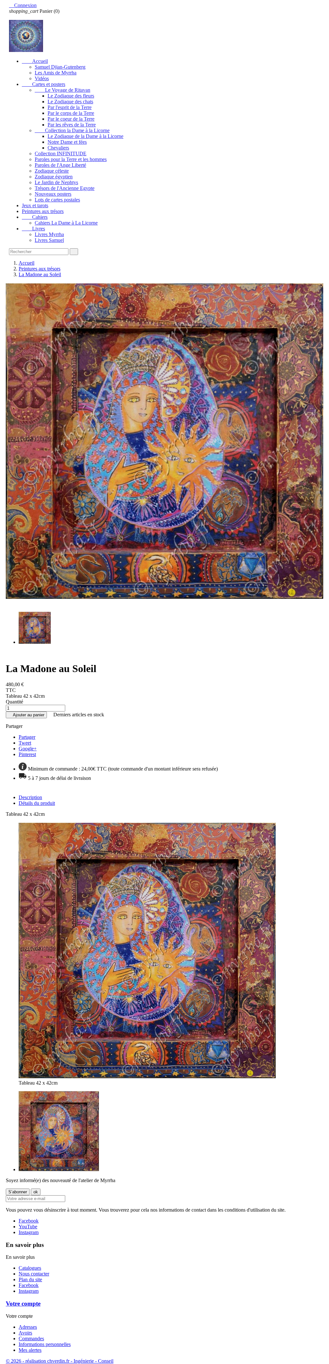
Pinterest (27, 754)
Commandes (31, 1338)
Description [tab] (30, 797)
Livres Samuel (49, 240)
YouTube (28, 1226)
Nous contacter (34, 1273)
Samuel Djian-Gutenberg (60, 67)
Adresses (28, 1327)
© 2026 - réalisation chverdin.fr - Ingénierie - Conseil (59, 1361)
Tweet (25, 743)
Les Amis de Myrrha (55, 72)
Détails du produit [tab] (37, 803)
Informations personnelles (45, 1344)
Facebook (29, 1220)
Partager (27, 737)
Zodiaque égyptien (54, 176)
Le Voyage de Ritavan (62, 90)
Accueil (35, 61)
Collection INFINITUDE (60, 153)
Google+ (28, 748)
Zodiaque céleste (52, 171)
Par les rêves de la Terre (72, 124)
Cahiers (35, 217)
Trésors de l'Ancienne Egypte (64, 188)
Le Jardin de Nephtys (56, 182)
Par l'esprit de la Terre (70, 107)
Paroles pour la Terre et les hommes (71, 159)
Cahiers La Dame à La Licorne (66, 223)
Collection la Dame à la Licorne (72, 130)
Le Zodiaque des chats (70, 101)
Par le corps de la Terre (71, 113)
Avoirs (25, 1332)
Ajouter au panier (26, 714)
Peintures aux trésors (43, 211)
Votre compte (23, 1303)
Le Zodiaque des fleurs (71, 95)
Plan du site (30, 1279)
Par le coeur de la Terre (71, 119)
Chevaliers (58, 147)
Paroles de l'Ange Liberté (60, 165)
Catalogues (30, 1268)
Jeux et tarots (35, 205)
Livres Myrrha (49, 234)
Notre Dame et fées (67, 142)
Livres (33, 228)
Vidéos (42, 78)
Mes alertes (30, 1350)
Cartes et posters (43, 84)
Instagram (29, 1232)
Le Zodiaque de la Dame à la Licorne (85, 136)
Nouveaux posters (53, 194)
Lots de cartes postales (57, 199)
